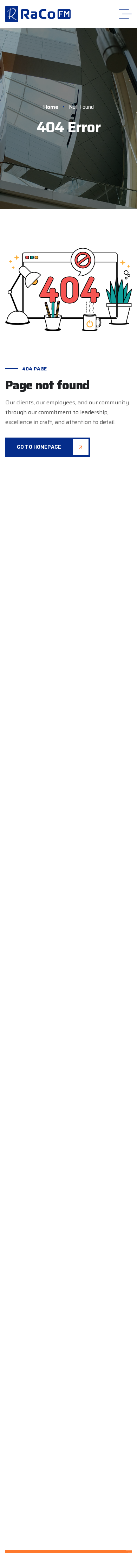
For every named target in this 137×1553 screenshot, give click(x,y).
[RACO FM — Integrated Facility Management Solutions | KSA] (38, 14)
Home (50, 106)
